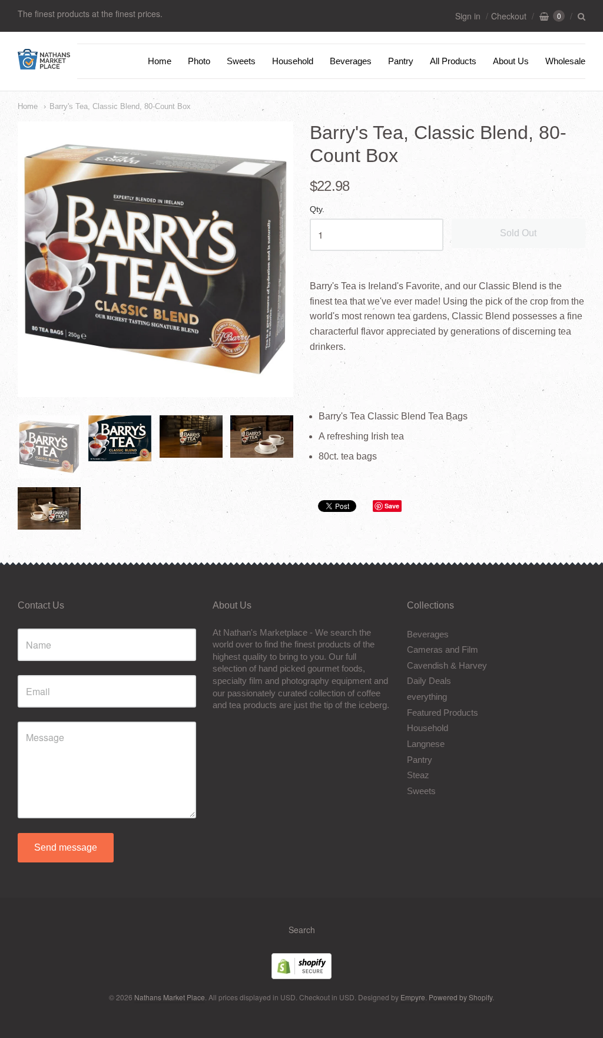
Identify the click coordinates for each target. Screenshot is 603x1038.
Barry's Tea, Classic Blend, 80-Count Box (120, 106)
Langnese (426, 744)
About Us (511, 61)
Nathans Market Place (169, 997)
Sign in (468, 16)
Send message (65, 847)
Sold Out (518, 233)
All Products (453, 61)
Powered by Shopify (460, 997)
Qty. (317, 209)
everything (427, 697)
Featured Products (442, 713)
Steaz (418, 775)
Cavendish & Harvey (447, 665)
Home (159, 61)
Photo (199, 61)
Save (392, 505)
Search (302, 929)
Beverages (351, 61)
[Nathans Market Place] (44, 63)
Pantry (400, 61)
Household (292, 61)
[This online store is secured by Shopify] (301, 975)
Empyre (412, 997)
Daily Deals (429, 681)
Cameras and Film (442, 649)
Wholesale (565, 61)
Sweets (241, 61)
